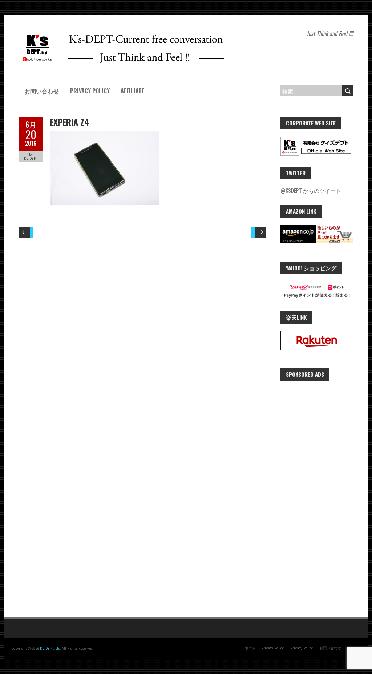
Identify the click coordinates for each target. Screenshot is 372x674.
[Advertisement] (316, 497)
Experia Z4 (69, 121)
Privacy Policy (90, 91)
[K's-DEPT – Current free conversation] (121, 32)
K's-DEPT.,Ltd (50, 648)
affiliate (133, 91)
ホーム (250, 648)
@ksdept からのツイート (310, 190)
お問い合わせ (41, 91)
